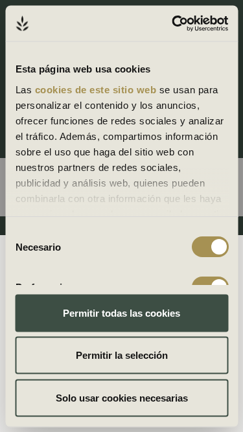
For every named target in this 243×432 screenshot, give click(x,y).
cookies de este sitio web (96, 89)
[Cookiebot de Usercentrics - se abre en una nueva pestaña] (173, 23)
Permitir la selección (122, 355)
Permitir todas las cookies (121, 312)
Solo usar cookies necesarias (122, 397)
